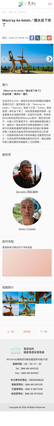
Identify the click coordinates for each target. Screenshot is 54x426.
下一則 (43, 331)
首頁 (4, 12)
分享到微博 (49, 37)
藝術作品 (22, 12)
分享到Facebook (31, 37)
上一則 (10, 331)
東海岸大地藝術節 (27, 4)
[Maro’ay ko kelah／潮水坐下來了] (27, 59)
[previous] (4, 59)
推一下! (37, 37)
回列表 (26, 331)
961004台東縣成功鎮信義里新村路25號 (27, 359)
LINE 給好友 (43, 37)
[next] (49, 59)
